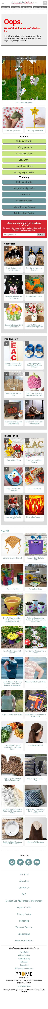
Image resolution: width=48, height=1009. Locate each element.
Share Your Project (24, 940)
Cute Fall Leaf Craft (14, 460)
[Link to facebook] (12, 862)
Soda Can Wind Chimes (24, 103)
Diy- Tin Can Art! (12, 589)
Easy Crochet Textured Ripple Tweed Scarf (12, 779)
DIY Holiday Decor (24, 153)
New (3, 531)
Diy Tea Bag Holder (35, 589)
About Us (24, 874)
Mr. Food (24, 962)
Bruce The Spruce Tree (13, 131)
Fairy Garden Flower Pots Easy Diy (12, 652)
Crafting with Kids (24, 147)
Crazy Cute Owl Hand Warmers (13, 489)
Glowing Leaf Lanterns (34, 517)
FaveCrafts (24, 952)
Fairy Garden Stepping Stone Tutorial (35, 652)
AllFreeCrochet (24, 955)
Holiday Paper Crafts (24, 172)
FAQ (24, 894)
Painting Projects (24, 200)
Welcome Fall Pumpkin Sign (14, 394)
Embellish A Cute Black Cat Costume (13, 297)
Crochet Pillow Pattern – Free (35, 779)
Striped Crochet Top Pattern (35, 682)
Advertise (24, 881)
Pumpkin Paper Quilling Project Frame (13, 423)
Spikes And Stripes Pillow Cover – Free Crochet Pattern (35, 811)
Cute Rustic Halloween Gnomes (34, 269)
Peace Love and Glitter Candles (34, 461)
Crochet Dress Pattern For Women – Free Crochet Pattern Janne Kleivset (12, 684)
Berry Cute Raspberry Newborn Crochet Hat (34, 394)
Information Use (29, 230)
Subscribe (24, 920)
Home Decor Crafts (24, 166)
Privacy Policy (18, 230)
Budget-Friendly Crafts (24, 188)
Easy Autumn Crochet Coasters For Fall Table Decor (12, 747)
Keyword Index (24, 907)
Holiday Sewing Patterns (24, 207)
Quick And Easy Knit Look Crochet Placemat (12, 843)
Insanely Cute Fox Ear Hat (14, 518)
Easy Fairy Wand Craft (35, 131)
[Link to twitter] (20, 862)
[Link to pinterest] (28, 862)
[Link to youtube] (36, 862)
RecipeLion (24, 965)
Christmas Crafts (24, 141)
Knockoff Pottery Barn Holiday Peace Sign (13, 364)
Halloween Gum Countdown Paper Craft (35, 715)
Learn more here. (24, 986)
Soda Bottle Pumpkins (34, 297)
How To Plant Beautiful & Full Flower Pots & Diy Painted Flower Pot (12, 620)
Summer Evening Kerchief (12, 558)
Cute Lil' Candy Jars (34, 489)
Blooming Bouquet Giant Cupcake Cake (14, 326)
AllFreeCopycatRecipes (24, 968)
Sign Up (40, 234)
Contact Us (24, 887)
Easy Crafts (24, 160)
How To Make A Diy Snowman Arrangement (34, 326)
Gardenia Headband (35, 746)
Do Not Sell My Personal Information (24, 901)
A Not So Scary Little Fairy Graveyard (13, 269)
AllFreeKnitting (24, 958)
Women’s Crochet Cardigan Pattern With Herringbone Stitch (12, 811)
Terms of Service (24, 927)
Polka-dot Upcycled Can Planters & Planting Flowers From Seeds (35, 620)
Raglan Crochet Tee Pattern (12, 715)
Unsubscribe (24, 934)
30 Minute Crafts (24, 182)
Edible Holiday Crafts (24, 213)
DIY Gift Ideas (24, 194)
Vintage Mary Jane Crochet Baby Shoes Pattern (34, 365)
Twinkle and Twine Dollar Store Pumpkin (34, 423)
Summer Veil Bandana (36, 842)
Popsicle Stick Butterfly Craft (35, 559)
